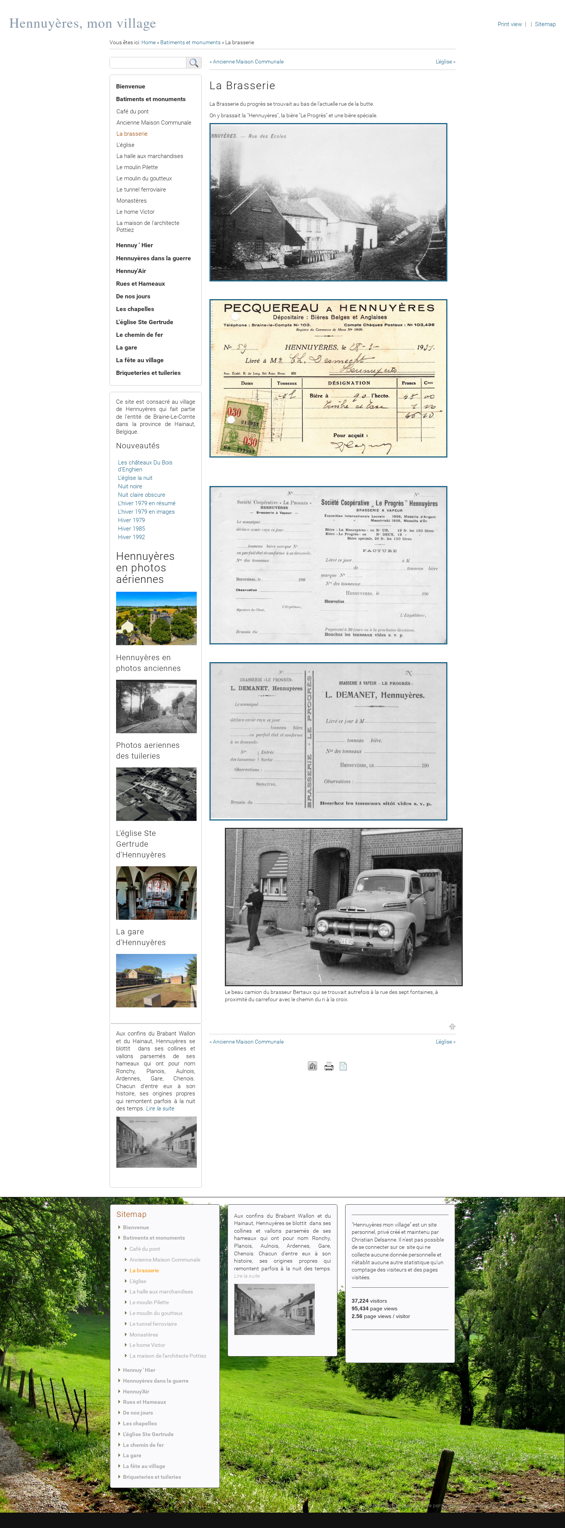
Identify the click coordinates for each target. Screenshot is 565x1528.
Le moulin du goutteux (144, 178)
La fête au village (140, 360)
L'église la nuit (135, 477)
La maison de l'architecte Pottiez (168, 1356)
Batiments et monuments (190, 42)
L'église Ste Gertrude (144, 322)
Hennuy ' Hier (134, 245)
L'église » (445, 61)
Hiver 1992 (131, 537)
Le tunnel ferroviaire (141, 189)
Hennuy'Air (131, 271)
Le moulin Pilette (137, 167)
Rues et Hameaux (140, 283)
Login (542, 1505)
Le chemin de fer (139, 334)
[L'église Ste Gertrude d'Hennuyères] (156, 917)
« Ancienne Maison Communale (246, 61)
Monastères (131, 200)
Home (148, 42)
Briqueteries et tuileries (148, 372)
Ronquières (405, 1505)
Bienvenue (130, 86)
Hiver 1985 (131, 528)
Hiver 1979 (131, 520)
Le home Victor (135, 211)
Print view (510, 24)
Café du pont (132, 111)
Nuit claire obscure (141, 494)
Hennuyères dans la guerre (153, 258)
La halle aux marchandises (149, 156)
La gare (126, 347)
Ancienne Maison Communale (153, 122)
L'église (125, 144)
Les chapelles (135, 309)
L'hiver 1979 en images (146, 511)
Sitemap (545, 24)
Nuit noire (130, 486)
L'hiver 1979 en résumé (147, 503)
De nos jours (133, 296)
